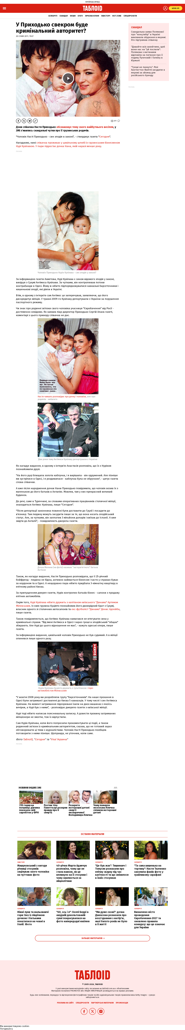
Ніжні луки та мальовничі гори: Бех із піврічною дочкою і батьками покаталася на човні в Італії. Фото (33, 918)
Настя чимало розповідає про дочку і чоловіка (62, 396)
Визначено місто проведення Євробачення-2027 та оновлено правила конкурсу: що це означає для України (149, 919)
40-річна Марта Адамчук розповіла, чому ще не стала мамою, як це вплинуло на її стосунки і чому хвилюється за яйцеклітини (71, 873)
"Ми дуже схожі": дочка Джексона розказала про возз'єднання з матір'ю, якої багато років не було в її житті (111, 918)
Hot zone (116, 16)
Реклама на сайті (65, 1003)
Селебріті (52, 16)
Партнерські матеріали (102, 1003)
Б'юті (80, 16)
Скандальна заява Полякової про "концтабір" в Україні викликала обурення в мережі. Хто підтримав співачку (148, 35)
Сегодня (104, 136)
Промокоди (122, 1003)
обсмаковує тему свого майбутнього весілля (84, 127)
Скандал (63, 16)
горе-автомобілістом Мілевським (66, 689)
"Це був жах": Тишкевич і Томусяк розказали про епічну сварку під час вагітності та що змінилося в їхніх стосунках (112, 871)
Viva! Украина (59, 739)
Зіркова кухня (92, 16)
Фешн (73, 16)
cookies (25, 1026)
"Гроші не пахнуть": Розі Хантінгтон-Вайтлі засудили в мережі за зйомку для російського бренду (148, 71)
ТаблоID (28, 739)
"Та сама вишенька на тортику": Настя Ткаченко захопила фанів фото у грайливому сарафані (150, 870)
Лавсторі (105, 16)
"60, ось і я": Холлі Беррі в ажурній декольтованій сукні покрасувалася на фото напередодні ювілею (73, 916)
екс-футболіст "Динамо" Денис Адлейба (96, 609)
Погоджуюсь (6, 1028)
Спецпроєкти (130, 16)
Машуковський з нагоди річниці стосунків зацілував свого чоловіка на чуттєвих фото (33, 870)
